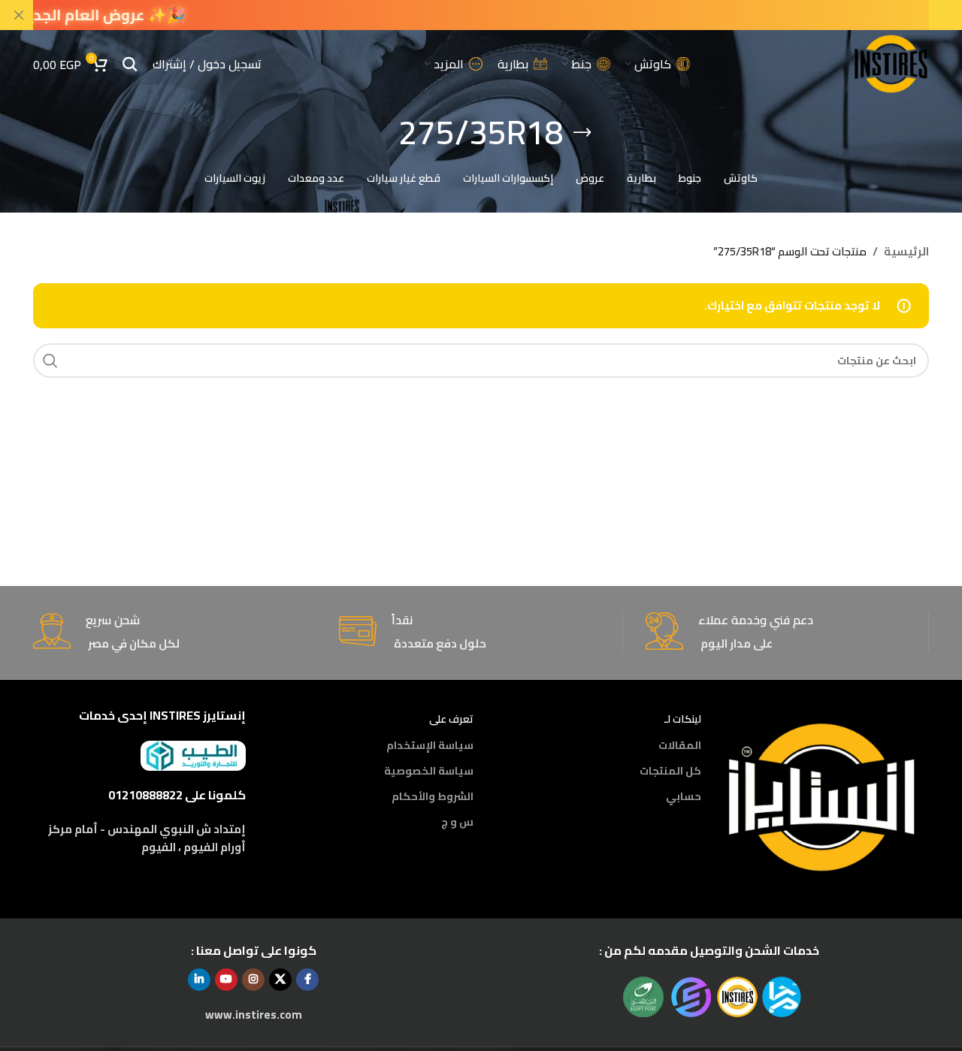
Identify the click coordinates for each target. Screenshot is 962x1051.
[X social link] (280, 979)
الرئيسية (906, 252)
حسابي (683, 796)
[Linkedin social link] (199, 979)
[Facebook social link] (307, 979)
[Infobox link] (787, 633)
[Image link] (822, 796)
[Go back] (582, 133)
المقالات (679, 745)
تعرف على (451, 719)
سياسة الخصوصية (428, 771)
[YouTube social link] (226, 979)
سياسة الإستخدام (429, 745)
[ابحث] (130, 64)
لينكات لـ (682, 719)
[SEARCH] (50, 360)
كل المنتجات (670, 771)
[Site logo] (890, 63)
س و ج (457, 822)
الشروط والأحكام (432, 796)
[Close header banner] (19, 15)
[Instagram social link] (253, 979)
